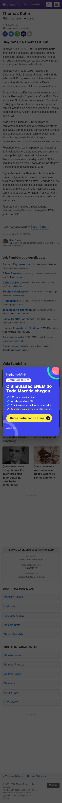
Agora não (11, 428)
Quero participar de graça (27, 418)
